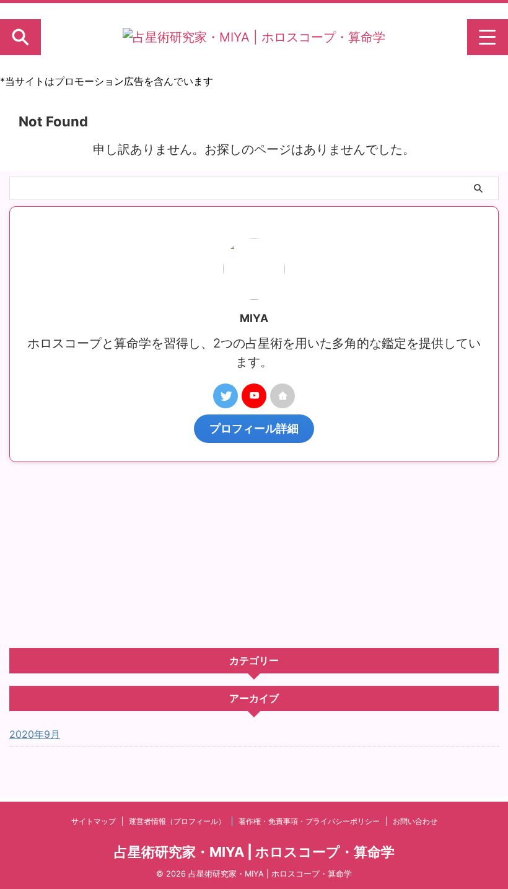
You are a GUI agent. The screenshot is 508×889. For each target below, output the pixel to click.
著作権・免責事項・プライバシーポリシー (309, 821)
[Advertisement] (254, 555)
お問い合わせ (415, 821)
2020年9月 (34, 734)
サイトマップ (93, 821)
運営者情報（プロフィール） (177, 821)
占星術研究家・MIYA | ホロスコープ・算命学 (254, 852)
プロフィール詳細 (254, 428)
